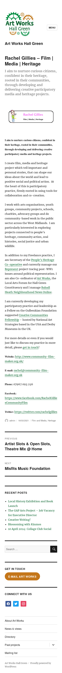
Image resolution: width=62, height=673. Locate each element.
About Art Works (14, 621)
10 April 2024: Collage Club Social (29, 529)
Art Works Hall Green (24, 43)
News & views (13, 629)
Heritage (52, 420)
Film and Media (39, 420)
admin (12, 420)
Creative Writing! (19, 519)
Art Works (43, 278)
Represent (11, 269)
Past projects (12, 645)
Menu (52, 27)
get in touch (31, 347)
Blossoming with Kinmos (24, 524)
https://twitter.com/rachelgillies (35, 411)
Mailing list (11, 653)
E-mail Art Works (22, 576)
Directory (10, 637)
